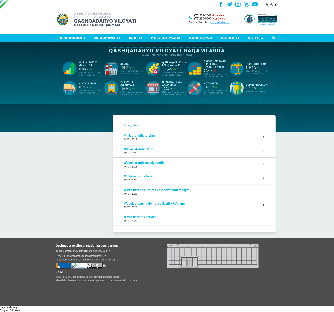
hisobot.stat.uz (220, 22)
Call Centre (219, 18)
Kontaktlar (256, 38)
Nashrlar (135, 38)
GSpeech (15, 310)
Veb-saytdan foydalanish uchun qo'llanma (95, 259)
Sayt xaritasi (64, 259)
